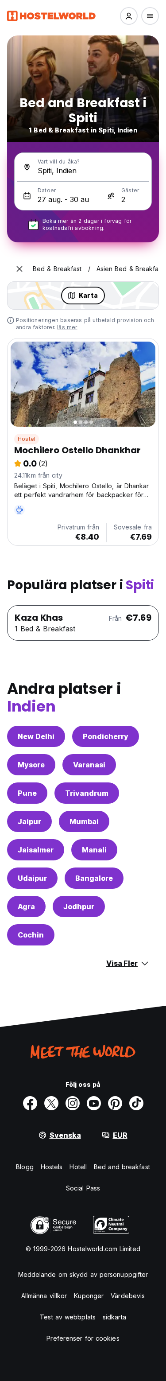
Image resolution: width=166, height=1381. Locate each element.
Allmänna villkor (44, 1295)
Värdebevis (128, 1295)
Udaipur (32, 878)
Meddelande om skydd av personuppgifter (83, 1274)
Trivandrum (86, 793)
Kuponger (89, 1295)
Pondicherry (105, 736)
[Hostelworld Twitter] (51, 1103)
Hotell (78, 1167)
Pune (27, 793)
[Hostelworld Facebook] (30, 1103)
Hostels (52, 1167)
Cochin (31, 934)
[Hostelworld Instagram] (73, 1103)
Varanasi (89, 764)
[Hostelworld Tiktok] (136, 1103)
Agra (26, 906)
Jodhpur (78, 906)
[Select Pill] (129, 16)
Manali (94, 849)
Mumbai (84, 821)
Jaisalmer (36, 849)
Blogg (25, 1167)
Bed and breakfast (122, 1167)
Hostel (26, 439)
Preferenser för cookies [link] (82, 1338)
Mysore (31, 764)
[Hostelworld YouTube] (94, 1103)
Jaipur (29, 821)
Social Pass (83, 1188)
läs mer (67, 327)
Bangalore (94, 878)
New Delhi (36, 736)
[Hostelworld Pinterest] (115, 1103)
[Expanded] (19, 269)
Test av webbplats (68, 1317)
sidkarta (114, 1317)
